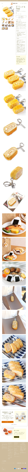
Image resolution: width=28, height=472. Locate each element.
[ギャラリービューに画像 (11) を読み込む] (9, 25)
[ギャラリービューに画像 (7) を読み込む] (9, 22)
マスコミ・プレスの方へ (16, 447)
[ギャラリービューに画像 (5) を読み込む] (3, 22)
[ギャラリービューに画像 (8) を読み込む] (12, 22)
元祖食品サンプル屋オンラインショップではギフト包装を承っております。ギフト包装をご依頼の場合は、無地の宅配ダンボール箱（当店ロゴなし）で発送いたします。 (7, 417)
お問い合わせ (15, 444)
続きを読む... (18, 63)
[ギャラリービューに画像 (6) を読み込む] (6, 22)
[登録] (13, 463)
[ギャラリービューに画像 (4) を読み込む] (12, 19)
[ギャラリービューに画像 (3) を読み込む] (9, 19)
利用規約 (9, 458)
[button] (2, 3)
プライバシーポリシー (16, 456)
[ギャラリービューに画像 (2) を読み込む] (6, 19)
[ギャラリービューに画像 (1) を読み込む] (3, 19)
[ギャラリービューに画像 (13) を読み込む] (3, 28)
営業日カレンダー (10, 455)
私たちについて (16, 450)
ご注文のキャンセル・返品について (10, 450)
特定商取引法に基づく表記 (16, 454)
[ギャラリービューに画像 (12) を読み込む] (12, 25)
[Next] (25, 416)
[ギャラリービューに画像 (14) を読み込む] (6, 28)
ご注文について (10, 444)
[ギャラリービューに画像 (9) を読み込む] (3, 25)
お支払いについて (10, 446)
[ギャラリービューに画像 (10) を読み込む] (6, 25)
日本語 (3, 469)
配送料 (18, 11)
